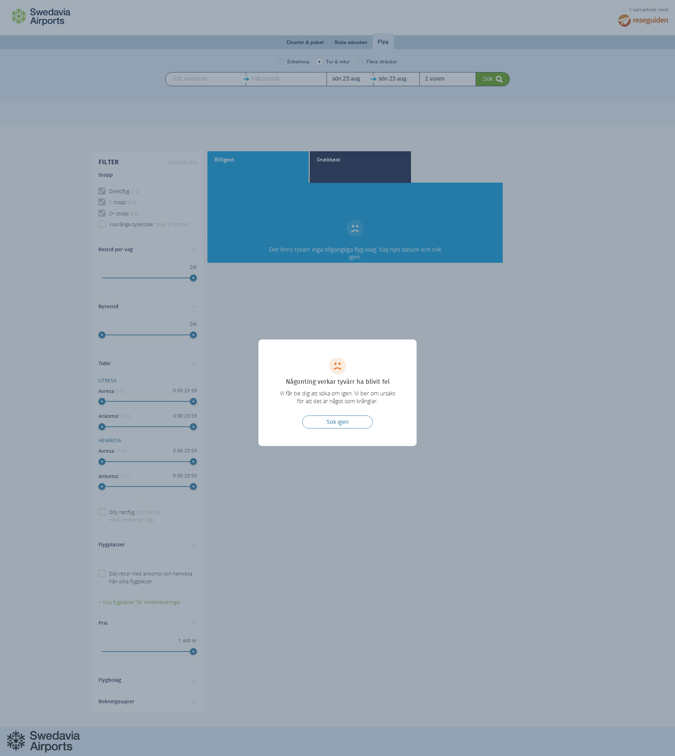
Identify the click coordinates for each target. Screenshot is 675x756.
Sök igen (338, 422)
